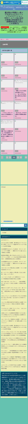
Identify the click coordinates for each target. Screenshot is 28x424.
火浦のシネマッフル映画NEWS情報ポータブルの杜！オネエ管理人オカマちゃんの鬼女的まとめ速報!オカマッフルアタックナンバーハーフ (13, 314)
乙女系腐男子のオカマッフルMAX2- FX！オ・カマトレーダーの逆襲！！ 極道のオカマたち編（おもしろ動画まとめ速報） (13, 251)
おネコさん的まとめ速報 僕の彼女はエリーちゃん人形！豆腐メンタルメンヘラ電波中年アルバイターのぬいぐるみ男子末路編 (13, 244)
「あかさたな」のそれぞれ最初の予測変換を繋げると (20, 114)
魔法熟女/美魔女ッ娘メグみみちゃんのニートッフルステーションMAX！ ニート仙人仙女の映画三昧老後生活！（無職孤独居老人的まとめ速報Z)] (13, 257)
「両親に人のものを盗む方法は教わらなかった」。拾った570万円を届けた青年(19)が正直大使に (20, 94)
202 (10, 157)
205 (21, 157)
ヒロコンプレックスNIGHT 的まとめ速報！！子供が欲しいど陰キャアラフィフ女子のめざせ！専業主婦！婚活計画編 (13, 366)
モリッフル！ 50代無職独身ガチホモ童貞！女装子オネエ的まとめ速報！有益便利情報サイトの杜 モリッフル (14, 352)
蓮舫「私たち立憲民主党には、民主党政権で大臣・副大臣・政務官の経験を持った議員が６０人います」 (7, 135)
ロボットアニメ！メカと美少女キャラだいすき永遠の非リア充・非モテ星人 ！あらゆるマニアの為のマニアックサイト (13, 297)
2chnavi (3, 187)
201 (7, 157)
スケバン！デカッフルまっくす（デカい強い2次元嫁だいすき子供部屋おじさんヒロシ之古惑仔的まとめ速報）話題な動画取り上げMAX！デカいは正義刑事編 (13, 333)
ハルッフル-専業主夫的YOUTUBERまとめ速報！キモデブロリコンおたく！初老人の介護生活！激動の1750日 (13, 304)
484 (26, 157)
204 (18, 157)
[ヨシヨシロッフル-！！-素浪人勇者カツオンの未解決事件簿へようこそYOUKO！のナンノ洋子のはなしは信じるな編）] (13, 346)
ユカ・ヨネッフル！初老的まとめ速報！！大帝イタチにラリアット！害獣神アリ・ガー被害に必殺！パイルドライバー (13, 321)
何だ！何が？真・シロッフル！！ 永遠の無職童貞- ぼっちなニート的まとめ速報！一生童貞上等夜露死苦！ (13, 283)
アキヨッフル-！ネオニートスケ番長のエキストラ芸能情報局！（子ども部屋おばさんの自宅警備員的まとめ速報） (13, 340)
